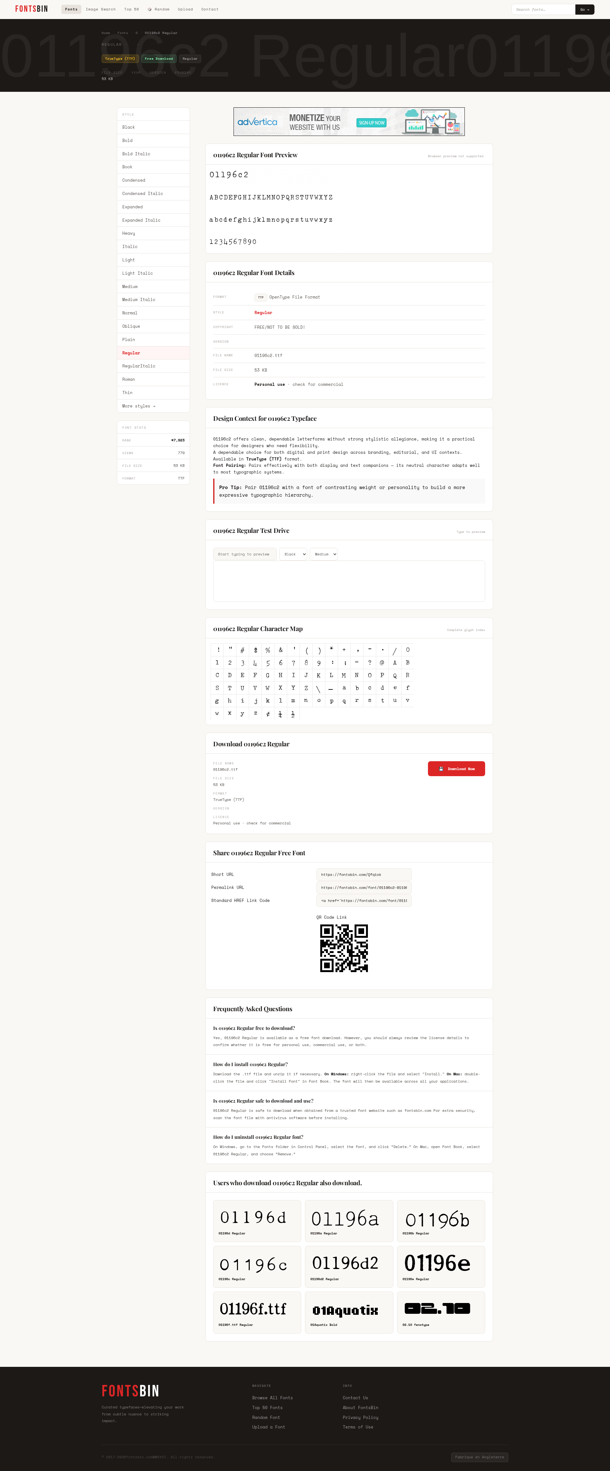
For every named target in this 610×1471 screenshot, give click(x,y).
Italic (130, 246)
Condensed (133, 180)
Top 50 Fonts (267, 1407)
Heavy (128, 233)
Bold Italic (136, 154)
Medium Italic (138, 300)
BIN (32, 9)
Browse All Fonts (272, 1397)
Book (127, 167)
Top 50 (131, 9)
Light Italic (137, 273)
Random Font (266, 1417)
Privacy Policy (360, 1417)
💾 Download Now (457, 768)
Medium (130, 286)
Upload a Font (268, 1427)
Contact (210, 9)
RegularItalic (138, 366)
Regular (131, 353)
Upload (185, 9)
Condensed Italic (142, 193)
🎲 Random (158, 9)
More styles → (138, 406)
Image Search (101, 9)
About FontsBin (360, 1407)
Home (106, 32)
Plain (128, 339)
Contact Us (355, 1397)
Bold (127, 140)
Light (128, 260)
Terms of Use (358, 1427)
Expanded (132, 207)
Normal (130, 313)
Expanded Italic (141, 220)
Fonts (71, 9)
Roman (128, 379)
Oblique (131, 326)
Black (128, 127)
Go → (584, 9)
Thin (127, 392)
